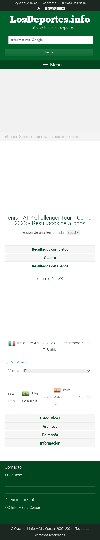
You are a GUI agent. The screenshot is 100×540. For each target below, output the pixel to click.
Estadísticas (50, 418)
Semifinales (19, 362)
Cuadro (50, 257)
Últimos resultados (74, 3)
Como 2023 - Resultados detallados (57, 136)
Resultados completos (50, 249)
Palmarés (50, 434)
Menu (55, 65)
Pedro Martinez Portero (62, 397)
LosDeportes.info (50, 20)
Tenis (26, 136)
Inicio (14, 136)
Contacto (14, 474)
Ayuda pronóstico (26, 3)
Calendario (49, 3)
